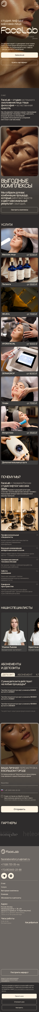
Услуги (3, 887)
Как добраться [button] (31, 922)
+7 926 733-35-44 (10, 864)
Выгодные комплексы (10, 890)
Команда (4, 894)
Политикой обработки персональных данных (20, 800)
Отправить (19, 809)
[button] (19, 209)
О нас (3, 883)
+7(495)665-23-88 (11, 869)
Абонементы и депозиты (11, 898)
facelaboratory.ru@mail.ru (15, 859)
